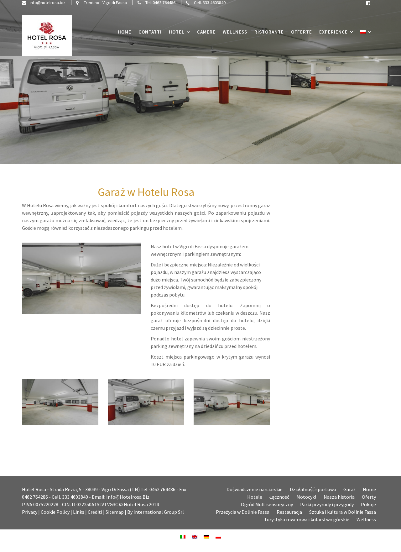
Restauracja (289, 512)
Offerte (301, 32)
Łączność (279, 497)
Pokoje (368, 504)
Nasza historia (339, 497)
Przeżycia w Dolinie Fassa (242, 512)
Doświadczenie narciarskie (255, 489)
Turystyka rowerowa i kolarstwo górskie (306, 519)
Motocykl (306, 497)
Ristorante (269, 32)
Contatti (150, 32)
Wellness (235, 32)
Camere (206, 32)
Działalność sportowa (313, 489)
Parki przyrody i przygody (327, 504)
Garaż (349, 489)
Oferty (369, 497)
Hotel (177, 32)
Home (124, 32)
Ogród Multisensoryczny (267, 504)
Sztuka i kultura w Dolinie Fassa (342, 512)
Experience (333, 32)
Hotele (254, 497)
